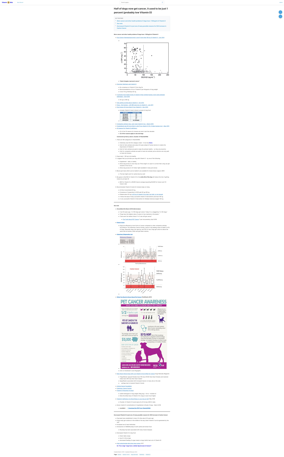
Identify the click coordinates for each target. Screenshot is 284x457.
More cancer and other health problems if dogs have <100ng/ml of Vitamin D (141, 21)
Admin (281, 2)
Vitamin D (148, 454)
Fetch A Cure (120, 222)
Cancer (119, 454)
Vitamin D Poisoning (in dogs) (125, 390)
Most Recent (20, 2)
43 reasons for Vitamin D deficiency (127, 128)
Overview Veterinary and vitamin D (126, 84)
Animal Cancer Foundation (124, 386)
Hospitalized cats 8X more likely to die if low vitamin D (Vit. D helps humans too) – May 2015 (143, 126)
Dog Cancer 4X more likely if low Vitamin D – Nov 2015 (132, 107)
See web (119, 23)
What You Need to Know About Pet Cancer (129, 297)
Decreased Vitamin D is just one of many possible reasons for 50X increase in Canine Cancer (141, 27)
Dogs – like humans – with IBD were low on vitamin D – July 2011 (135, 105)
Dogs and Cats (134, 454)
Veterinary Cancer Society (124, 388)
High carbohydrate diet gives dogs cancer (129, 443)
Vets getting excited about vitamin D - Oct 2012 (130, 102)
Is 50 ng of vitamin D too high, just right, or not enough (147, 194)
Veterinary (142, 454)
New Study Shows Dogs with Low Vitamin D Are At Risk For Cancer (136, 373)
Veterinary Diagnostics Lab (125, 234)
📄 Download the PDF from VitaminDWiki (138, 408)
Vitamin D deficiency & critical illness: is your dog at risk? (133, 399)
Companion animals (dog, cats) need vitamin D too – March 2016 (135, 124)
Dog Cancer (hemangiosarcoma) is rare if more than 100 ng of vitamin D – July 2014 (140, 37)
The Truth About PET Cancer (131, 219)
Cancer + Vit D (126, 454)
